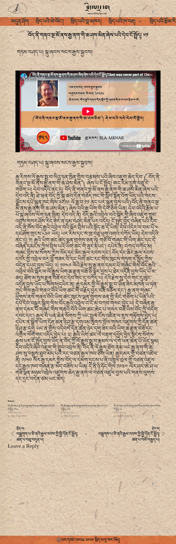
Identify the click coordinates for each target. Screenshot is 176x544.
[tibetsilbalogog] (17, 9)
